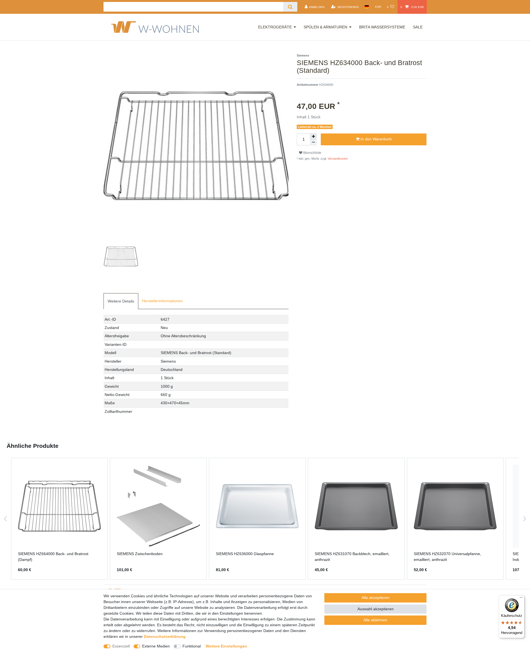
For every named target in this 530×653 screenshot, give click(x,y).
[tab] (121, 301)
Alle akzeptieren (375, 597)
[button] (5, 519)
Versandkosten (337, 158)
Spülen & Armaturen (325, 27)
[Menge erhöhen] (313, 136)
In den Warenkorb (375, 139)
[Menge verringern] (313, 142)
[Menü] (521, 598)
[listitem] (59, 519)
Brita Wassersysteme (382, 27)
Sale (418, 27)
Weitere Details (121, 301)
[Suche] (290, 7)
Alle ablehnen (375, 620)
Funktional (191, 646)
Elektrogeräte (275, 27)
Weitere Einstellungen (226, 646)
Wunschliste (311, 153)
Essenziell (121, 646)
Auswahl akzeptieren (375, 609)
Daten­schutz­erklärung (165, 636)
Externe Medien (156, 646)
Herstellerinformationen (162, 301)
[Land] (367, 7)
